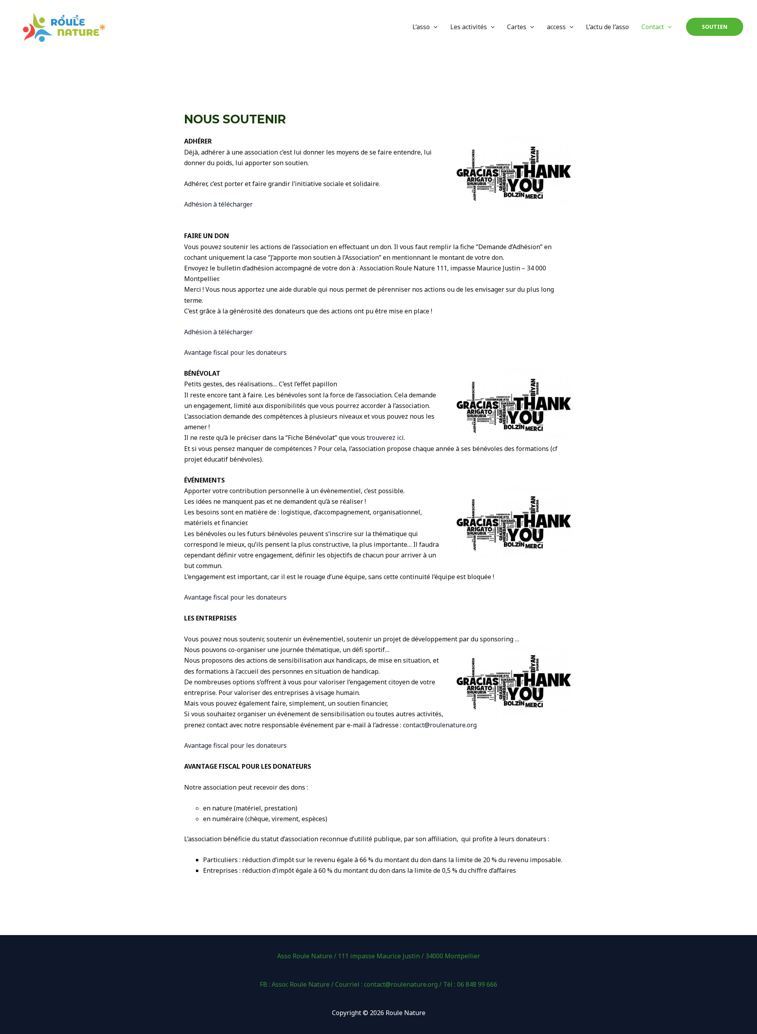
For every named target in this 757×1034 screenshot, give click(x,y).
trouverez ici (385, 437)
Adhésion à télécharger (218, 204)
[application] (434, 27)
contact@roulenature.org (440, 725)
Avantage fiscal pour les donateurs (235, 352)
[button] (714, 27)
